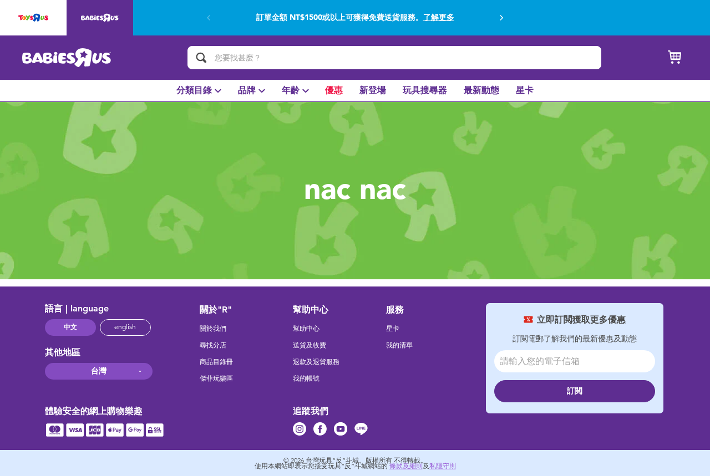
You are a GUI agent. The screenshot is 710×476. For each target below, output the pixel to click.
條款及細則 (406, 466)
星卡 (392, 328)
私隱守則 (442, 466)
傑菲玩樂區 (216, 378)
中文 (70, 327)
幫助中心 (306, 328)
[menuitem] (199, 90)
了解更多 (438, 18)
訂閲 (574, 391)
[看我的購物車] (674, 57)
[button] (501, 17)
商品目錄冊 (216, 362)
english (125, 327)
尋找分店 (213, 345)
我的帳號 (306, 378)
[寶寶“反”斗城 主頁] (66, 57)
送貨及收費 (309, 345)
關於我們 (213, 328)
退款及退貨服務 (316, 362)
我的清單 (399, 345)
